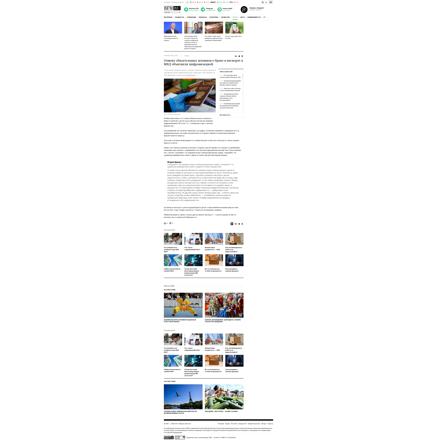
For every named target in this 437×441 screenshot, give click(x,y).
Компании (191, 17)
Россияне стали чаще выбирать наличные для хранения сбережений (213, 38)
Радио (227, 424)
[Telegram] (239, 56)
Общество (225, 17)
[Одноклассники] (242, 56)
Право (235, 17)
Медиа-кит (243, 424)
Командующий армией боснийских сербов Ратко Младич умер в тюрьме (230, 83)
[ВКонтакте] (235, 56)
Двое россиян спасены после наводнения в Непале (230, 89)
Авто (242, 17)
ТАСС (187, 123)
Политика (213, 17)
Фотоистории (169, 290)
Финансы (203, 17)
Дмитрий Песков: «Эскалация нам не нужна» (171, 38)
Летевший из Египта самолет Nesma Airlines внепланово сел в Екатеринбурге (229, 97)
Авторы (263, 424)
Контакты (234, 424)
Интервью (168, 17)
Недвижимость (254, 17)
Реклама (221, 424)
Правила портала (254, 424)
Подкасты (179, 17)
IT (264, 17)
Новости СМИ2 (169, 286)
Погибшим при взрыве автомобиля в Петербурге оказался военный (230, 106)
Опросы (270, 424)
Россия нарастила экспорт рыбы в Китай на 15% (230, 76)
